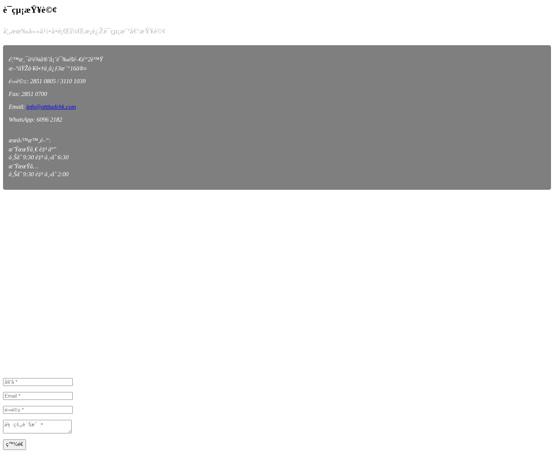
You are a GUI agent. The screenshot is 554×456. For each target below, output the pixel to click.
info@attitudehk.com (51, 107)
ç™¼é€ (14, 444)
